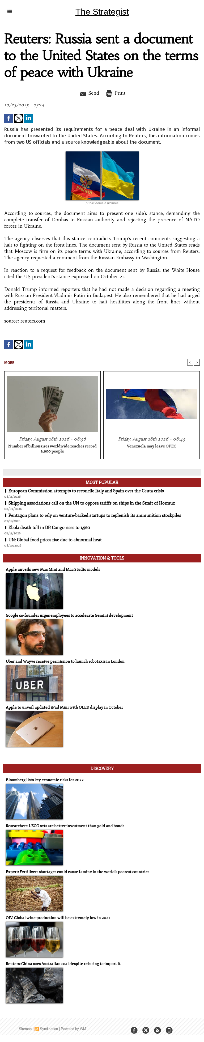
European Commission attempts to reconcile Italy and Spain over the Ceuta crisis (86, 491)
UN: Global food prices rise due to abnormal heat (55, 540)
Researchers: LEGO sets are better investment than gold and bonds (65, 825)
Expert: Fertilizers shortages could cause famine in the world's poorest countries (77, 871)
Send (93, 93)
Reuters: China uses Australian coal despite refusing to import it (63, 963)
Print (119, 93)
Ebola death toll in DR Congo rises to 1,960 (49, 527)
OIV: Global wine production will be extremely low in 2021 (58, 917)
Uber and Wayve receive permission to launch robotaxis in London (65, 661)
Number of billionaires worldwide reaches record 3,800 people (52, 449)
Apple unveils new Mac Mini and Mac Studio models (53, 569)
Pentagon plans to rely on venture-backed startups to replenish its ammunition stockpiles (94, 515)
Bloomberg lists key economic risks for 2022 (45, 779)
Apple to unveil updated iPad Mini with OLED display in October (64, 707)
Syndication (49, 1029)
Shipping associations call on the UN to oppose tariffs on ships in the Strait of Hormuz (91, 503)
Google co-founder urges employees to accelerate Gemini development (69, 615)
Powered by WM (73, 1029)
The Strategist (102, 11)
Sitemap (25, 1029)
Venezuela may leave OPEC (151, 446)
